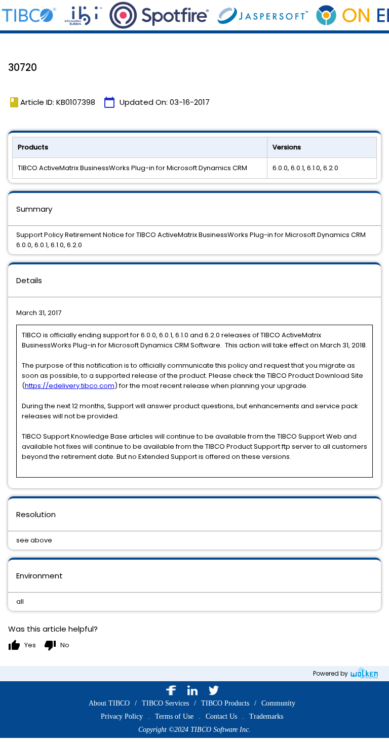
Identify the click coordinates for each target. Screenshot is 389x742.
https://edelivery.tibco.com (69, 385)
